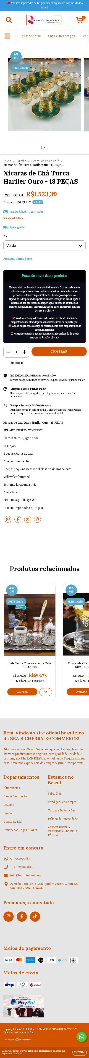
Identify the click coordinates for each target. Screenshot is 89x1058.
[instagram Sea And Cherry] (8, 916)
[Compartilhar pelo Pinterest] (37, 521)
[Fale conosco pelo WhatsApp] (81, 1037)
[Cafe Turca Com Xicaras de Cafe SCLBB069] (45, 692)
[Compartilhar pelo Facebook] (18, 521)
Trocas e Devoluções (61, 810)
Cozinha (21, 161)
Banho (7, 813)
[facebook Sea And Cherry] (22, 916)
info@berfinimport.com (26, 875)
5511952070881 (20, 858)
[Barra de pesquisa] (8, 20)
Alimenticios (31, 36)
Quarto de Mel (12, 822)
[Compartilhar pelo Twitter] (28, 521)
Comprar (22, 691)
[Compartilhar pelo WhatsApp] (8, 519)
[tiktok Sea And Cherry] (35, 916)
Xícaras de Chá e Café (45, 161)
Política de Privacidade (63, 819)
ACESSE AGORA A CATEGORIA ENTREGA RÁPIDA (62, 831)
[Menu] (7, 36)
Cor (5, 236)
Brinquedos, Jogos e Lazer (20, 830)
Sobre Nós (54, 793)
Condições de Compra (62, 802)
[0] (79, 21)
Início (7, 161)
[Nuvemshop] (17, 1040)
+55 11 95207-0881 (22, 867)
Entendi (79, 1052)
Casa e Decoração (61, 36)
